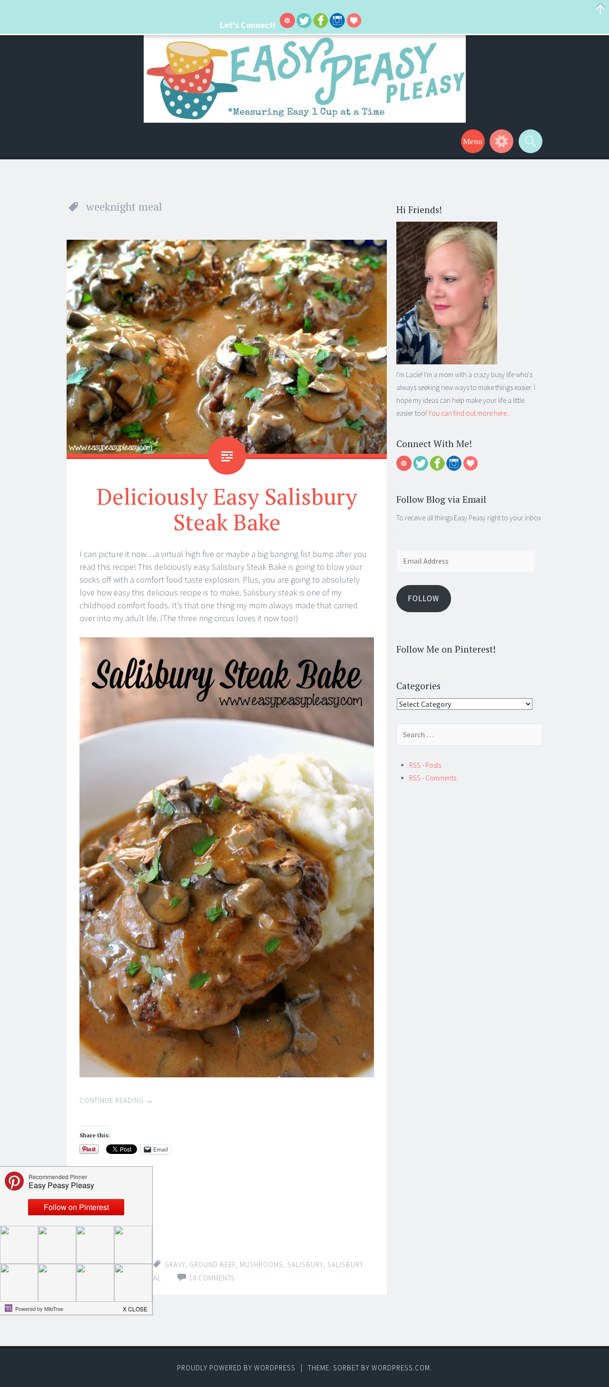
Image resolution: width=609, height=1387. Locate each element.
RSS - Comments (432, 777)
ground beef (212, 1264)
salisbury (305, 1264)
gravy (175, 1264)
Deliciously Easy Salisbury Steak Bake (227, 509)
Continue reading (116, 1100)
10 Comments (212, 1277)
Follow (423, 598)
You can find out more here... (469, 413)
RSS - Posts (425, 765)
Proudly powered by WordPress (236, 1367)
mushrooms (261, 1264)
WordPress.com (401, 1367)
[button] (135, 1306)
